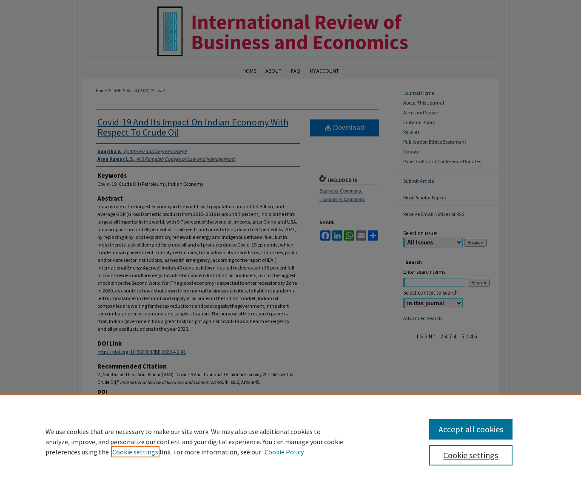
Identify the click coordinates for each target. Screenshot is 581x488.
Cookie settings (135, 452)
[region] (290, 441)
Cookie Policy (284, 452)
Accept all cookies (471, 429)
